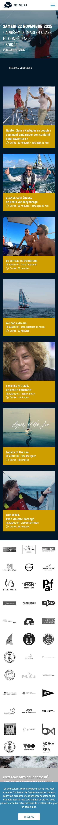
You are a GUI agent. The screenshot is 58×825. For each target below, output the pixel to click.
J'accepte (29, 816)
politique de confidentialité (38, 803)
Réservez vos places (20, 68)
